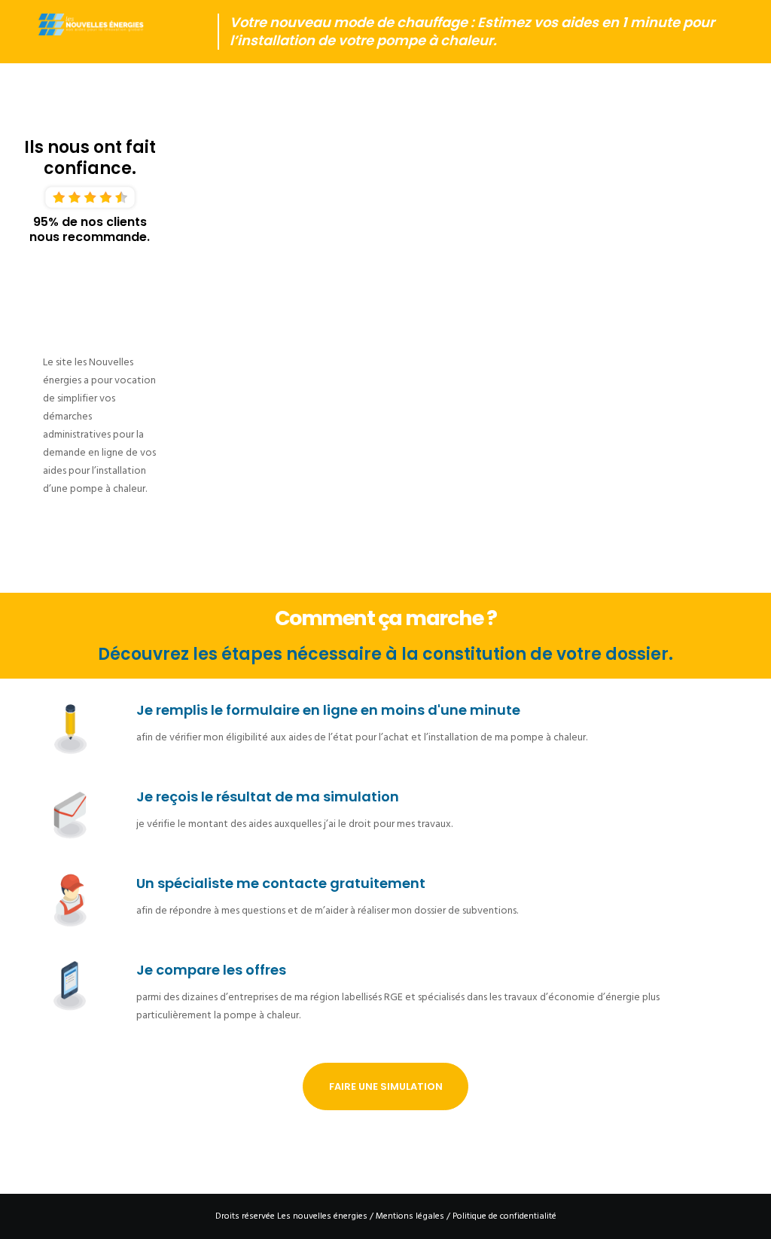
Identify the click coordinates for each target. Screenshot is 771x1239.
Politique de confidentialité (504, 1216)
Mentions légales (410, 1216)
